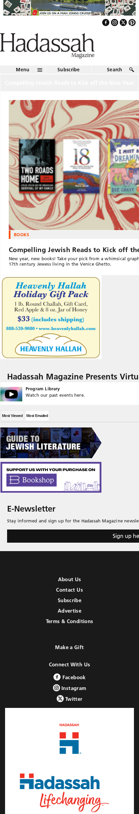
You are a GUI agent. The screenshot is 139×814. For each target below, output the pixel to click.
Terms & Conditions (69, 636)
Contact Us (69, 604)
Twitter (73, 713)
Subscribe (68, 84)
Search (114, 84)
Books (21, 249)
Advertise (69, 625)
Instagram (73, 702)
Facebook (73, 692)
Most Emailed (37, 430)
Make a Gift (69, 662)
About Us (69, 594)
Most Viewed (12, 430)
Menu (22, 84)
